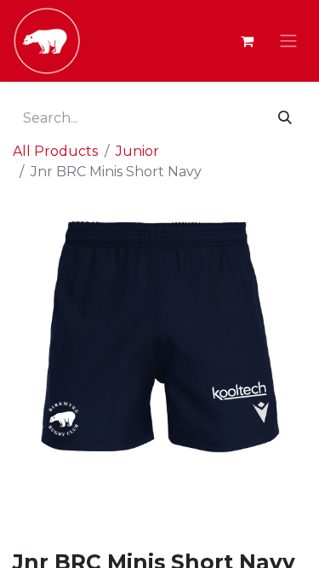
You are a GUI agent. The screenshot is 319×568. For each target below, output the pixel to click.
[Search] (285, 118)
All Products (55, 151)
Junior (137, 151)
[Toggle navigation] (288, 41)
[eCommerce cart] (247, 41)
